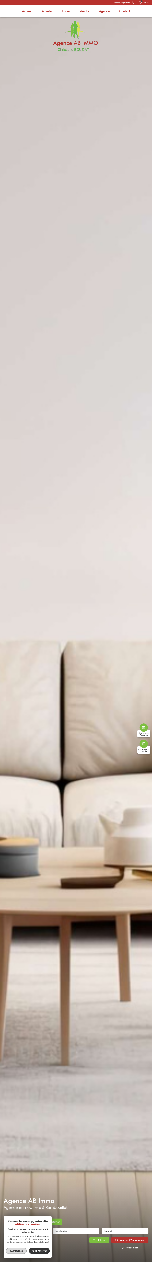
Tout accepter (39, 1250)
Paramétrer (16, 1250)
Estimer (55, 1221)
